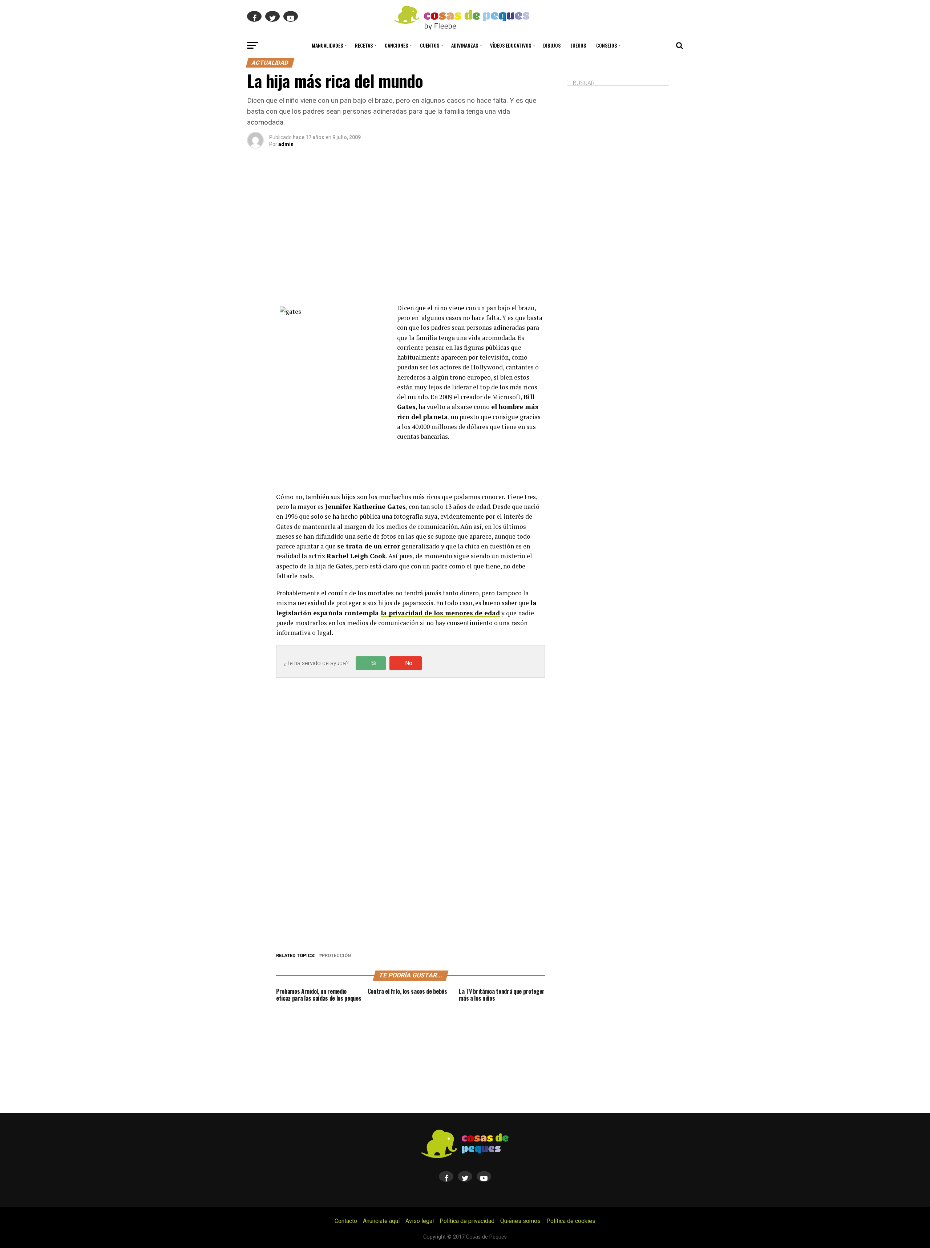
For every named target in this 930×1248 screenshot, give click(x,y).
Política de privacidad (467, 1220)
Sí (373, 663)
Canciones (396, 45)
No (408, 663)
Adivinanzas (464, 45)
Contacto (346, 1220)
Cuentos (429, 45)
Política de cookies (570, 1220)
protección (336, 955)
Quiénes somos (520, 1220)
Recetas (364, 45)
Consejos (606, 45)
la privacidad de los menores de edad (440, 613)
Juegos (578, 45)
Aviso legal (419, 1220)
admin (286, 144)
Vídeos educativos (510, 45)
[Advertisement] (410, 235)
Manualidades (327, 45)
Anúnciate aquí (381, 1220)
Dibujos (552, 45)
